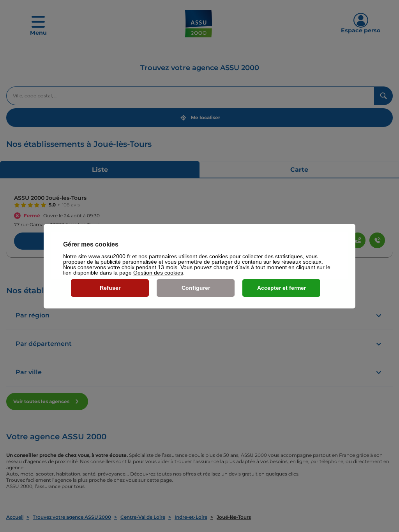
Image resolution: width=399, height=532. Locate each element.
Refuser (110, 288)
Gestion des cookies (158, 273)
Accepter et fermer (281, 288)
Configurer (196, 288)
